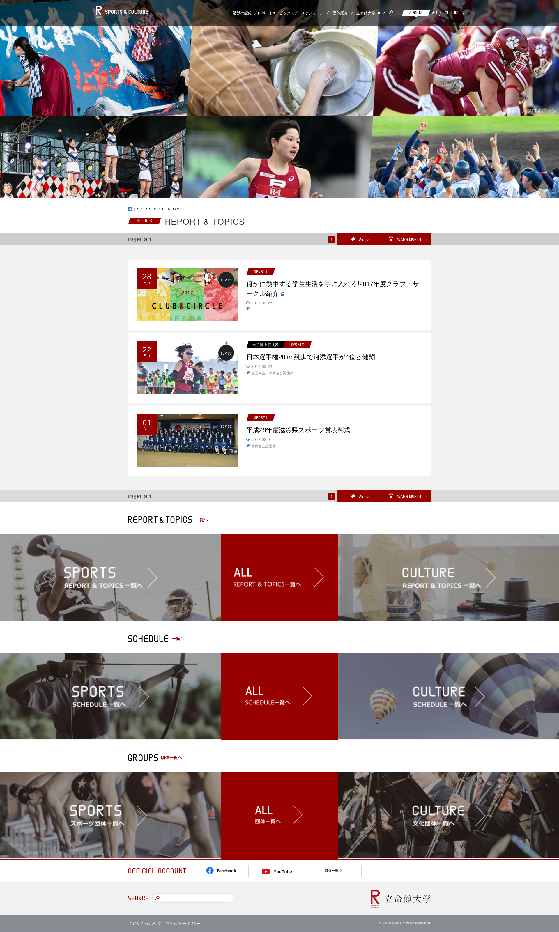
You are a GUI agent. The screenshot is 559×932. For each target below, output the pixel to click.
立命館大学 (365, 12)
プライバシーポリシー (183, 923)
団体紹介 (340, 12)
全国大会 (258, 372)
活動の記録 (242, 12)
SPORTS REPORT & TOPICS (160, 208)
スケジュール (312, 12)
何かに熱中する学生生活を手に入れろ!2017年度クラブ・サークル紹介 (332, 288)
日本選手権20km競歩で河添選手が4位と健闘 (310, 356)
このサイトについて (145, 923)
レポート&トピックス (276, 12)
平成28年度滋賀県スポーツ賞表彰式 (298, 429)
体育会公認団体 (281, 372)
